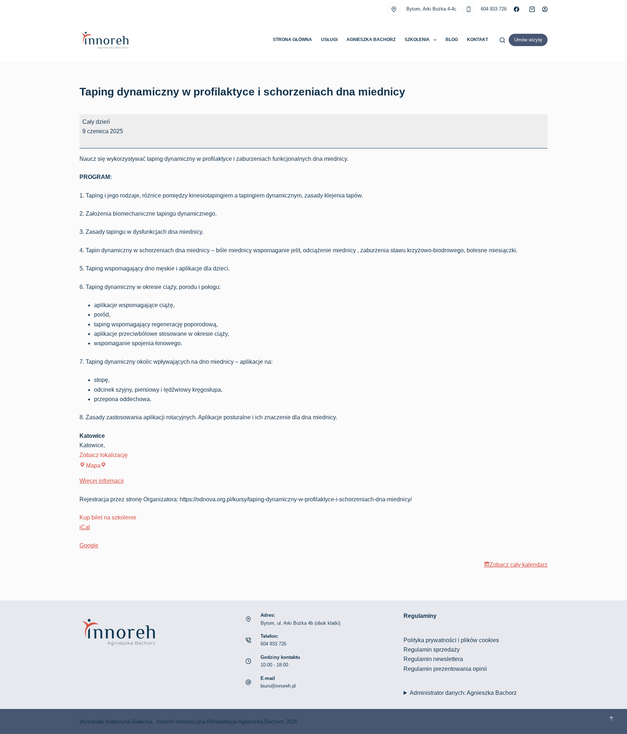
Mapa (96, 465)
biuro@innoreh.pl (278, 686)
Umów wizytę (528, 39)
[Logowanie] (545, 9)
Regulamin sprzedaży (431, 650)
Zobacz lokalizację (103, 455)
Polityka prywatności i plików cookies (451, 640)
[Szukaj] (502, 40)
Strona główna (292, 39)
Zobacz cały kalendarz (518, 565)
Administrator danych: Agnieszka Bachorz (463, 693)
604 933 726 (494, 9)
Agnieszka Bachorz (371, 39)
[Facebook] (516, 9)
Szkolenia (417, 39)
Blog (452, 39)
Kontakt (477, 39)
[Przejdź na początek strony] (611, 718)
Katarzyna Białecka (129, 721)
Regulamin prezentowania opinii (445, 669)
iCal (84, 527)
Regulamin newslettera (433, 659)
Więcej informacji (101, 481)
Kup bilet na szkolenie (107, 517)
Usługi (329, 39)
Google (88, 545)
